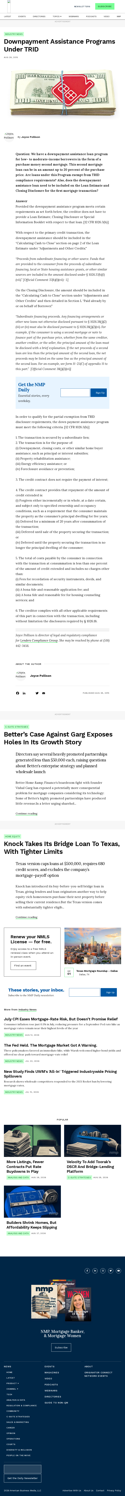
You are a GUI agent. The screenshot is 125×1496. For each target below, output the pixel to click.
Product (12, 1383)
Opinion (11, 1433)
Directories (39, 16)
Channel (12, 1389)
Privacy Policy (114, 1490)
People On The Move (18, 1455)
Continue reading (26, 813)
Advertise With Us (71, 1490)
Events (22, 16)
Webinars (74, 16)
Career (11, 1428)
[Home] (9, 6)
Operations (13, 1439)
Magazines (52, 1372)
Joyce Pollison (30, 137)
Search (118, 7)
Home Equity (12, 836)
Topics (56, 16)
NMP (119, 16)
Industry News (14, 34)
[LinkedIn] (24, 693)
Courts (11, 1444)
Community (13, 1411)
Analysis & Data (16, 1400)
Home (10, 1372)
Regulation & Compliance (22, 1405)
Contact (100, 1490)
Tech (9, 1394)
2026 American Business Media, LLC (22, 1490)
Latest (7, 16)
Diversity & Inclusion (19, 1450)
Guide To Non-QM (56, 1402)
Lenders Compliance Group (39, 640)
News (7, 1366)
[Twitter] (37, 693)
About (88, 1366)
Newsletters (82, 6)
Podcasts (91, 16)
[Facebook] (18, 693)
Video (107, 16)
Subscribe (105, 6)
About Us (88, 1490)
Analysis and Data (18, 1177)
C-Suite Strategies (16, 727)
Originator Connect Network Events (98, 1374)
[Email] (44, 693)
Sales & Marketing (18, 1422)
